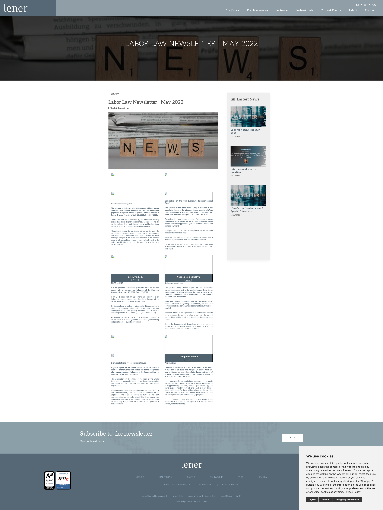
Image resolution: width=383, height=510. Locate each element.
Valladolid (216, 477)
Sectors (280, 10)
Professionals (304, 10)
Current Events (331, 10)
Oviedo (191, 477)
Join (292, 437)
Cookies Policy (211, 496)
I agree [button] (312, 499)
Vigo (241, 477)
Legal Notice (226, 496)
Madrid (140, 477)
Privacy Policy (353, 491)
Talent (353, 10)
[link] (353, 491)
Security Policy (194, 496)
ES (357, 4)
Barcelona (165, 477)
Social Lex (191, 501)
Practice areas (256, 10)
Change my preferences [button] (347, 499)
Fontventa (203, 501)
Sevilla (263, 477)
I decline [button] (325, 499)
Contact (370, 10)
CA (374, 4)
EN (365, 4)
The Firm (231, 10)
